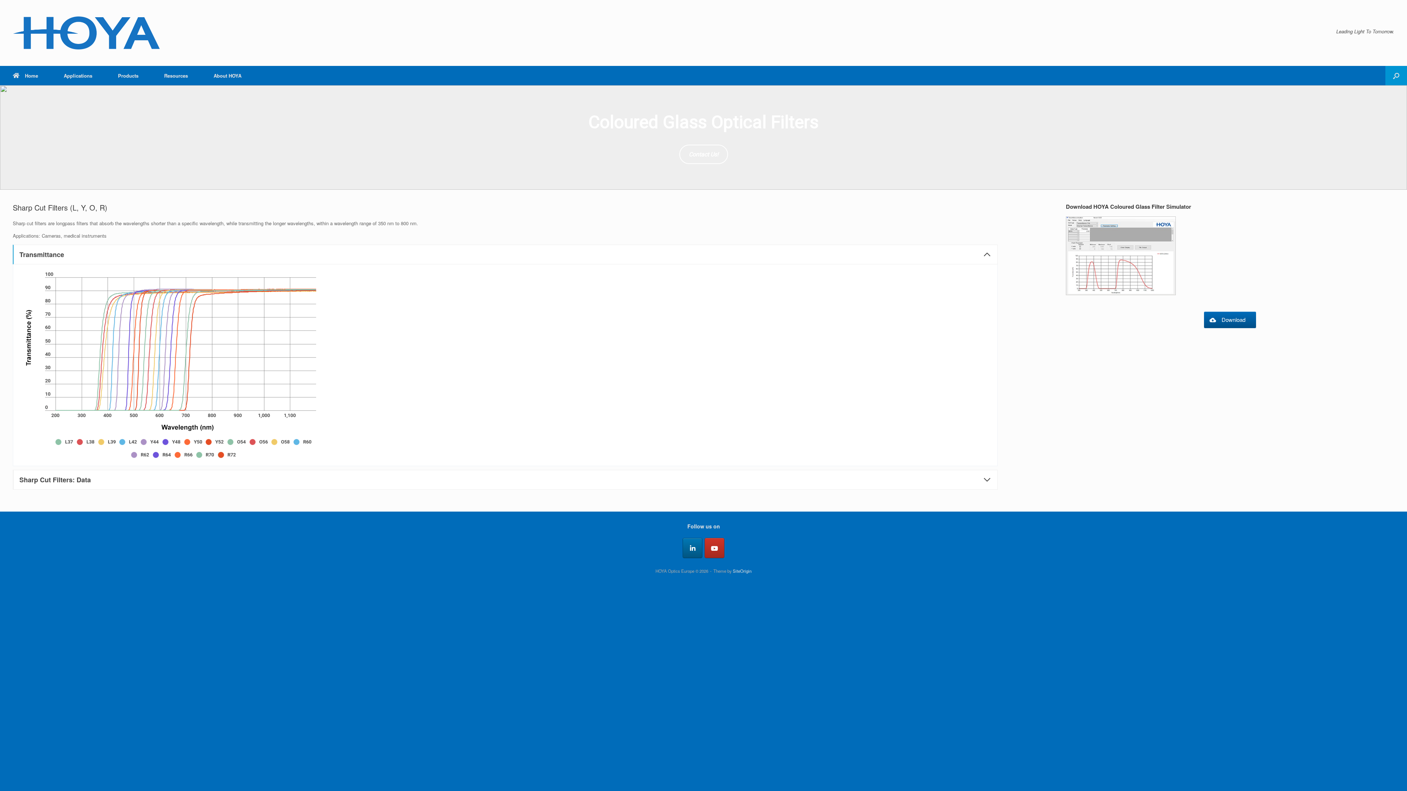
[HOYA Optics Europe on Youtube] (714, 548)
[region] (703, 137)
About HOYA (227, 75)
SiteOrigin (742, 571)
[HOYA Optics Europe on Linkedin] (692, 548)
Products (128, 75)
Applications (78, 75)
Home (31, 75)
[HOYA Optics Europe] (86, 32)
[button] (1396, 75)
